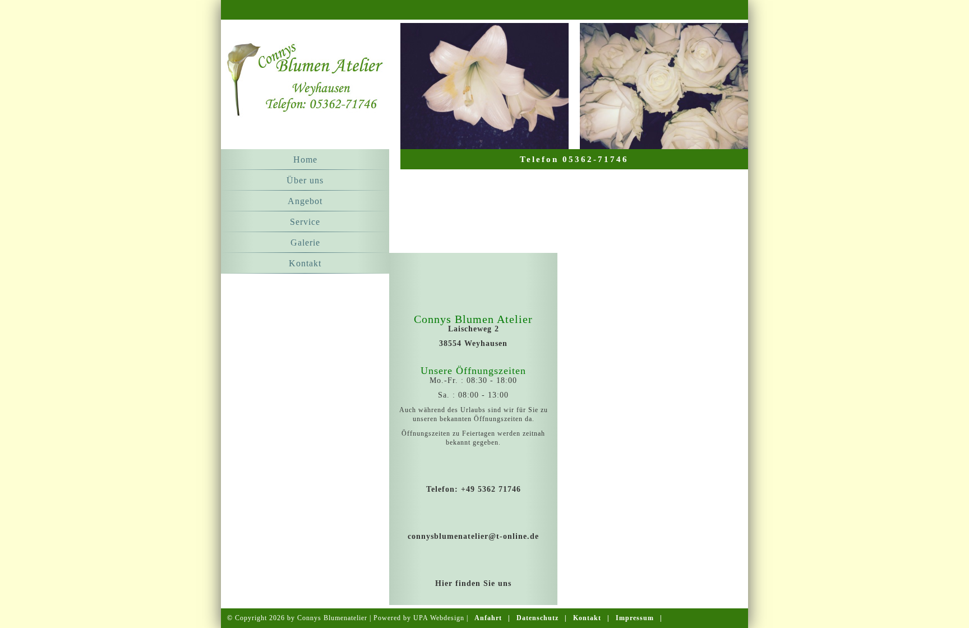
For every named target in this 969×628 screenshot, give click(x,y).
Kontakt (305, 263)
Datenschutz (537, 618)
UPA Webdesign (438, 618)
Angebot (305, 201)
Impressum (635, 618)
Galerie (305, 242)
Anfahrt (488, 618)
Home (305, 159)
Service (305, 222)
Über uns (305, 180)
